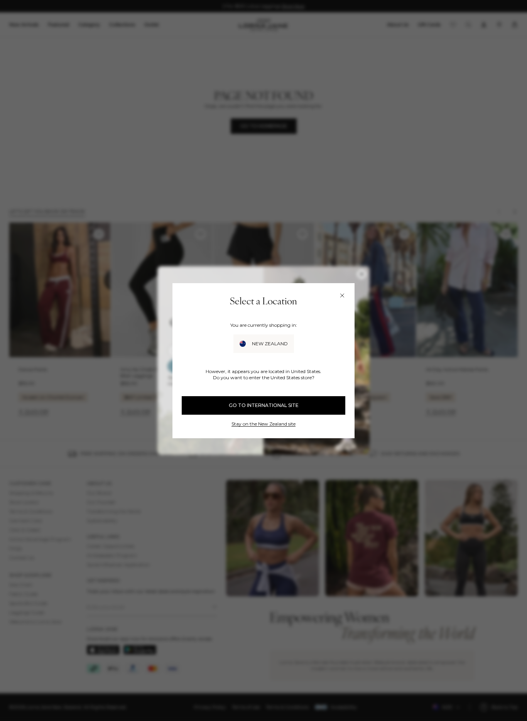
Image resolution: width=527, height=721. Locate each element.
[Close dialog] (342, 295)
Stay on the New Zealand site (263, 424)
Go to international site (264, 405)
